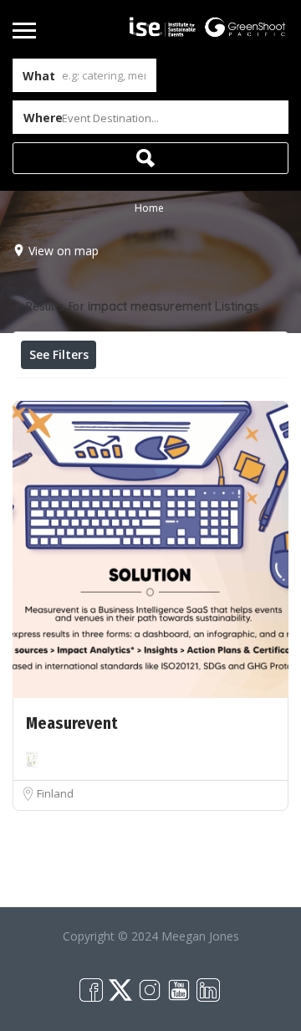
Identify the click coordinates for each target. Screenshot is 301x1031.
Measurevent (72, 723)
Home (149, 208)
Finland (55, 793)
